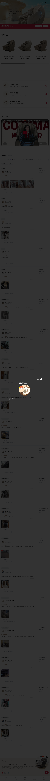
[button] (10, 399)
